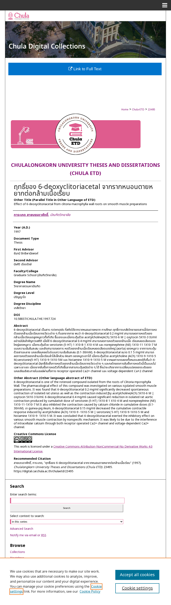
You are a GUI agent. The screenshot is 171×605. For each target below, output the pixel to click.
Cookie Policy (90, 591)
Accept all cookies (137, 575)
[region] (85, 581)
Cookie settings (137, 588)
